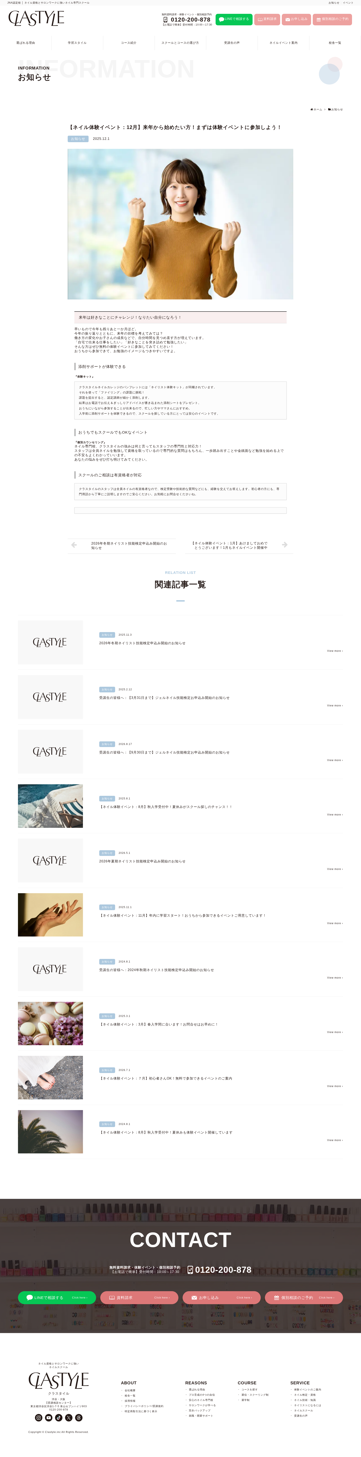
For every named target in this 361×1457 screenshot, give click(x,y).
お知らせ (334, 2)
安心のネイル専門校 (201, 1400)
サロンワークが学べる (202, 1405)
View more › (335, 650)
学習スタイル (77, 42)
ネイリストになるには (307, 1405)
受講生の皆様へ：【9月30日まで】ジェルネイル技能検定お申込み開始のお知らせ (164, 752)
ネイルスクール (303, 1410)
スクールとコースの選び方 (180, 42)
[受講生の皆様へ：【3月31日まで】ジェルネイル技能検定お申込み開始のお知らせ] (50, 697)
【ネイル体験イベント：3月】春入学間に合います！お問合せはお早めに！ (159, 1024)
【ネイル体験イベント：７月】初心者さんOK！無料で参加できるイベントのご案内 (165, 1078)
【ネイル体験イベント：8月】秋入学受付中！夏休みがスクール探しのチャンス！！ (166, 807)
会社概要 (130, 1390)
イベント (348, 2)
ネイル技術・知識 (305, 1400)
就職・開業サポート (201, 1415)
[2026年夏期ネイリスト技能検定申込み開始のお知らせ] (50, 860)
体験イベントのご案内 (307, 1389)
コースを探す (250, 1389)
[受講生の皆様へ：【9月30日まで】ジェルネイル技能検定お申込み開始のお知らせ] (50, 752)
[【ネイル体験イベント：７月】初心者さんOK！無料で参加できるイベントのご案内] (50, 1077)
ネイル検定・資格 (305, 1394)
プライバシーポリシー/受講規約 (144, 1406)
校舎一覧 (335, 42)
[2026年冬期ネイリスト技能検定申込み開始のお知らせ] (50, 642)
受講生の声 (232, 42)
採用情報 (130, 1400)
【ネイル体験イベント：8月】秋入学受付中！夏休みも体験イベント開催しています (166, 1132)
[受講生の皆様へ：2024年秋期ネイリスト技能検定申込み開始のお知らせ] (50, 969)
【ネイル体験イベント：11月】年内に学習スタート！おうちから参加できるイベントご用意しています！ (182, 915)
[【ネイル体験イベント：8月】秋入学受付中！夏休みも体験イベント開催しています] (50, 1131)
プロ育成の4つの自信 (202, 1394)
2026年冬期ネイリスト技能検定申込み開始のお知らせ (142, 643)
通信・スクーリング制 (255, 1394)
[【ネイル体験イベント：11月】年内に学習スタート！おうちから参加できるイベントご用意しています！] (50, 915)
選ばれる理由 (25, 42)
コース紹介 (129, 42)
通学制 (246, 1400)
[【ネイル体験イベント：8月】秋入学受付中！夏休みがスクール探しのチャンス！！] (50, 806)
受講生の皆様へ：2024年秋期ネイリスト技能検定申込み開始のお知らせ (156, 970)
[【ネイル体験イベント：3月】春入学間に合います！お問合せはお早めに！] (50, 1023)
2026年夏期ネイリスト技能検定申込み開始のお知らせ (142, 861)
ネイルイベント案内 (283, 42)
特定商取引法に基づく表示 (141, 1411)
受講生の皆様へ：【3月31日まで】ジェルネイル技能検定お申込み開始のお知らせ (164, 698)
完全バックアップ (200, 1410)
